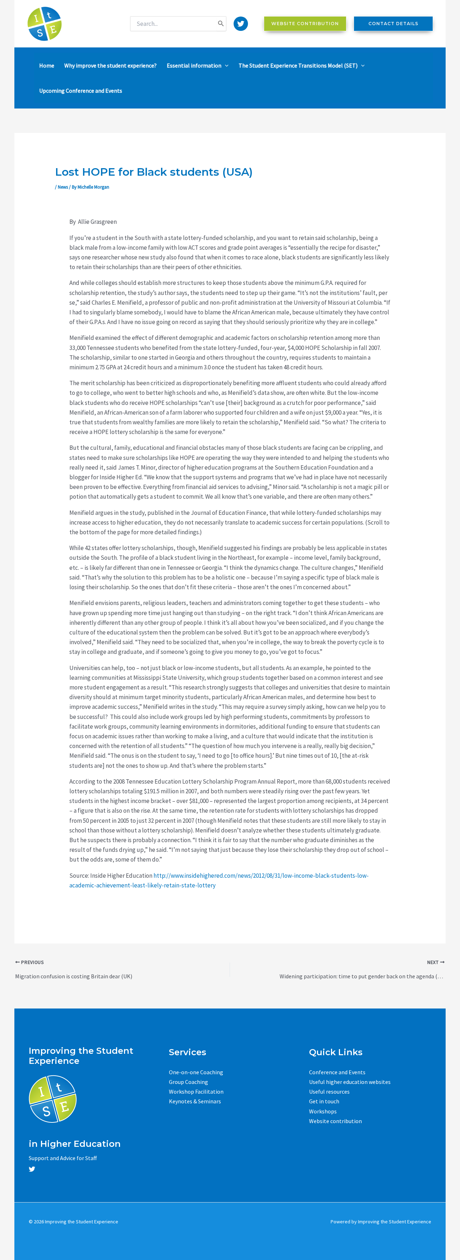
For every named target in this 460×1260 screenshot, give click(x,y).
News (63, 187)
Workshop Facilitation (196, 1091)
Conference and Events (337, 1072)
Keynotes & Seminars (195, 1101)
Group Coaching (188, 1081)
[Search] (221, 24)
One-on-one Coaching (196, 1072)
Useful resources (329, 1091)
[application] (225, 65)
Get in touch (324, 1101)
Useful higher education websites (350, 1081)
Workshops (323, 1111)
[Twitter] (241, 24)
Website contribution (335, 1121)
